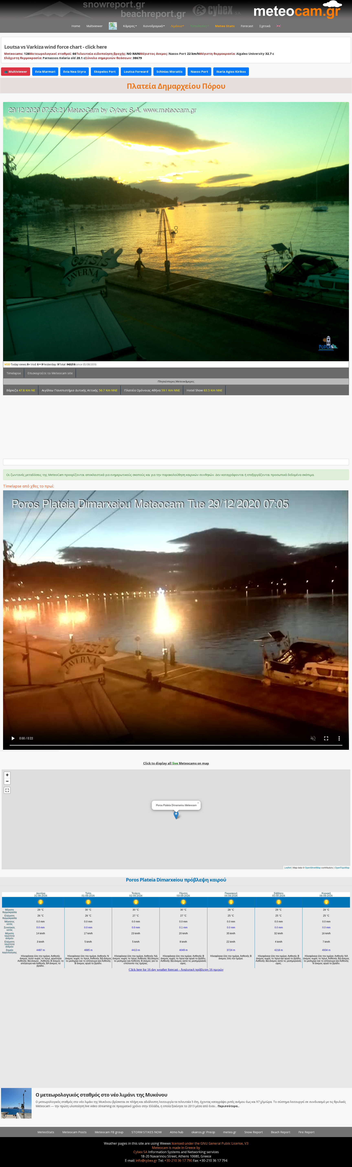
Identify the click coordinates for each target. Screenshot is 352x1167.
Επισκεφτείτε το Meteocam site (50, 373)
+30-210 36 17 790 (178, 1160)
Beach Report (280, 1132)
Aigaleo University (250, 54)
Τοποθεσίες (198, 26)
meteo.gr (229, 1132)
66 (53, 54)
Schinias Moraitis (169, 71)
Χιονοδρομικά (153, 26)
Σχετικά (264, 26)
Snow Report (253, 1132)
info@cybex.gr (146, 1160)
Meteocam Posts (74, 1132)
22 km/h (169, 54)
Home (76, 26)
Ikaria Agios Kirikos (231, 71)
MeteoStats (45, 1132)
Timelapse (13, 373)
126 (17, 54)
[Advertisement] (126, 425)
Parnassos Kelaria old (59, 58)
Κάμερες (129, 26)
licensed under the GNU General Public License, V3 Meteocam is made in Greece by (200, 1145)
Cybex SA (140, 1152)
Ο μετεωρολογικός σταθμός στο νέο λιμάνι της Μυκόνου (101, 1094)
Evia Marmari (45, 71)
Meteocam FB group (109, 1132)
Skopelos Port (105, 71)
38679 (113, 58)
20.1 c (44, 58)
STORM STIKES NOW (147, 1132)
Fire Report (306, 1132)
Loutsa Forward (136, 71)
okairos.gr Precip (203, 1132)
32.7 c (236, 54)
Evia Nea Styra (74, 71)
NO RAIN (108, 54)
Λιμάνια (176, 26)
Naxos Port (177, 54)
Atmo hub (176, 1132)
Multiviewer (94, 26)
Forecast (247, 26)
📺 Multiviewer (15, 71)
